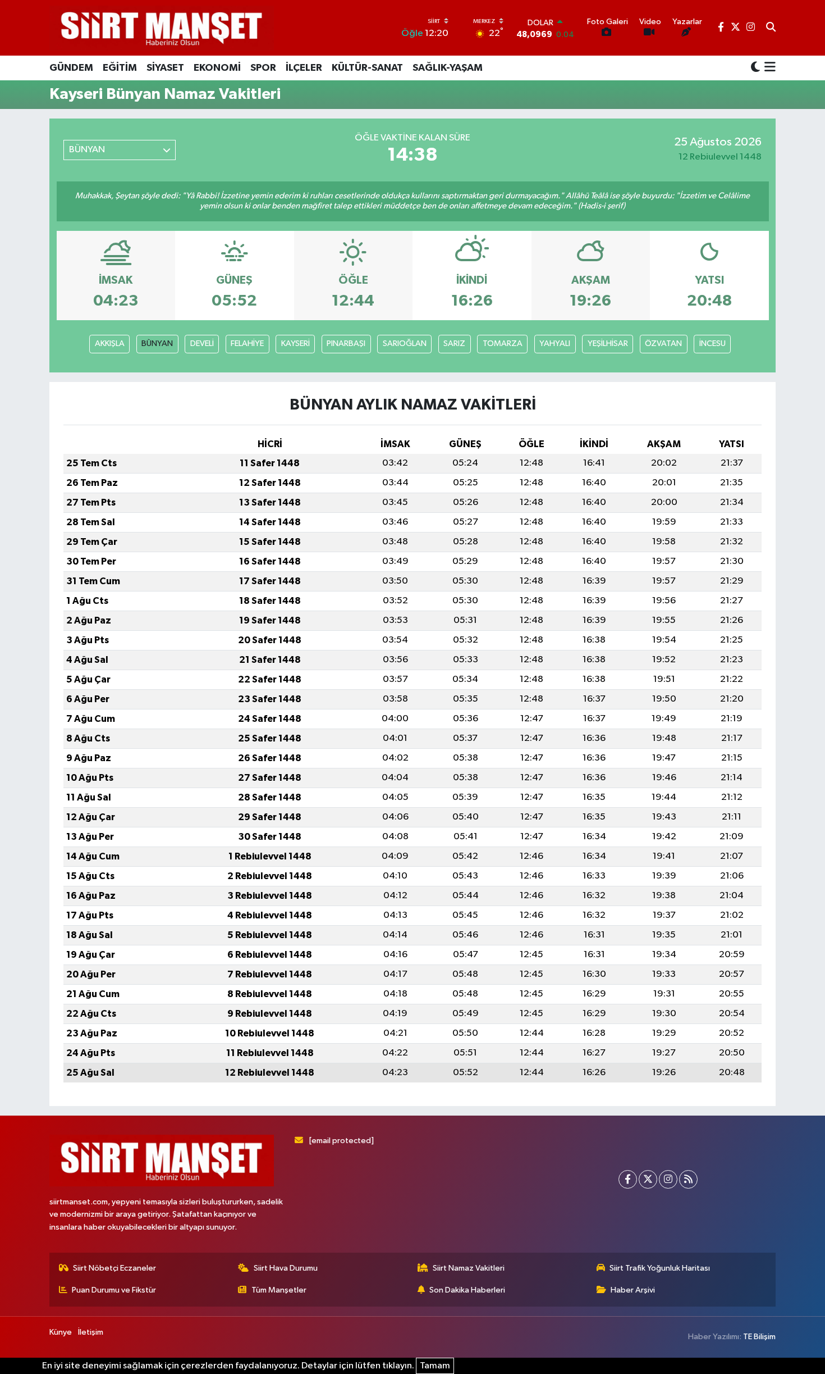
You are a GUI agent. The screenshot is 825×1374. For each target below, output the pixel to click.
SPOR (263, 68)
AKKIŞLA (110, 343)
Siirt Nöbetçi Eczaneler (114, 1268)
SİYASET (165, 68)
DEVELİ (202, 343)
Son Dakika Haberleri (467, 1290)
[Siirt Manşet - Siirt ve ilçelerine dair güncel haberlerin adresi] (161, 27)
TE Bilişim (759, 1336)
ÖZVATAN (663, 343)
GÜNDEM (71, 68)
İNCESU (712, 343)
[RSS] (688, 1179)
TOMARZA (502, 343)
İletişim (90, 1332)
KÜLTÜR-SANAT (367, 68)
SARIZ (454, 343)
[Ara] (771, 28)
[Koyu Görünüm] (755, 67)
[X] (648, 1179)
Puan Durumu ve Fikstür (114, 1290)
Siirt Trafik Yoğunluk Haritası (659, 1268)
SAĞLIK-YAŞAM (447, 68)
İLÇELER (304, 68)
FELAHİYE (247, 343)
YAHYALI (554, 343)
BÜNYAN (157, 343)
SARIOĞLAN (405, 343)
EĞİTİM (120, 68)
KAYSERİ (295, 343)
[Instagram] (668, 1179)
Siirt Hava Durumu (286, 1268)
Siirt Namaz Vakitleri (469, 1268)
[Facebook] (627, 1179)
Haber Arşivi (633, 1290)
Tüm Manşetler (278, 1290)
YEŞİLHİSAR (608, 343)
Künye (60, 1332)
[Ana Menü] (768, 68)
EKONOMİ (217, 68)
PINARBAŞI (346, 343)
